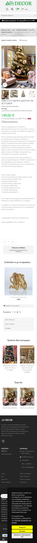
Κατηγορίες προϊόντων (7, 15)
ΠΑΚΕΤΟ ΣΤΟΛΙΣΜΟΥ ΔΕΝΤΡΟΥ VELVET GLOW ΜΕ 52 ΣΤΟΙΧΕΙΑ (27, 369)
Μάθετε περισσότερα (9, 122)
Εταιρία (3, 473)
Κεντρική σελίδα (6, 30)
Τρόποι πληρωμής (24, 476)
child (13, 30)
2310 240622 (25, 460)
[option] (18, 67)
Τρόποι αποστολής (6, 482)
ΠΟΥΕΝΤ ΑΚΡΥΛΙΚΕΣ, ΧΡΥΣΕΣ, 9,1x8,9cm (19, 297)
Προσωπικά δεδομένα (25, 473)
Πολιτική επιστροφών (25, 479)
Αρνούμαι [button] (22, 531)
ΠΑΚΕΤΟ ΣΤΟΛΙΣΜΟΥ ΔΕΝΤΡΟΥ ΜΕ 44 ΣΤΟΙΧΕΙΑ (10, 368)
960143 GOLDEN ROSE (10, 408)
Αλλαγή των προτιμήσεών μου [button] (22, 535)
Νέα (2, 476)
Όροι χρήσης (23, 482)
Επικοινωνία (4, 479)
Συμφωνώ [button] (22, 527)
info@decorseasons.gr (27, 457)
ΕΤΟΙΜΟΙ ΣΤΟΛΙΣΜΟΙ (21, 30)
